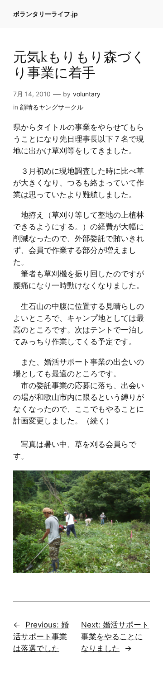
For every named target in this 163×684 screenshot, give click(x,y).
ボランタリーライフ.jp (45, 14)
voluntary (87, 94)
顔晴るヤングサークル (51, 107)
